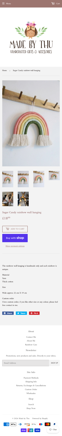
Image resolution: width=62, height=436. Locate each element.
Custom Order (31, 389)
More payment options (15, 246)
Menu (8, 4)
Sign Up (54, 363)
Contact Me (31, 337)
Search (31, 404)
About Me (31, 341)
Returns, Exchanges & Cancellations (31, 386)
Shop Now (31, 408)
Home (4, 70)
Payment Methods (31, 378)
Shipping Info (31, 382)
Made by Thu (24, 418)
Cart (58, 4)
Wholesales (31, 393)
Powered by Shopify (40, 418)
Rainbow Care (31, 345)
